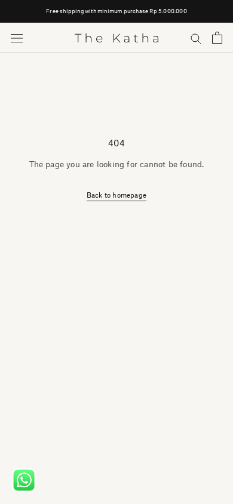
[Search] (196, 38)
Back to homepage (116, 194)
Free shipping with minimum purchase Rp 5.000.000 (116, 11)
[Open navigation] (17, 38)
